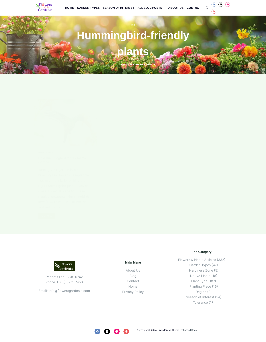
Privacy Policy (133, 292)
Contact (194, 8)
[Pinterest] (214, 11)
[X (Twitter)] (220, 4)
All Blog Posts (149, 8)
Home (69, 8)
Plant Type (199, 281)
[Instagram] (227, 4)
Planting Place (200, 286)
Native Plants (45, 152)
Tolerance (200, 302)
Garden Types (88, 8)
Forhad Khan (190, 330)
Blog (132, 276)
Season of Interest (118, 8)
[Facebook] (214, 4)
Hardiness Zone (201, 270)
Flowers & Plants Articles (197, 260)
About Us (175, 8)
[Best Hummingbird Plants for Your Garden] (65, 122)
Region (201, 292)
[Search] (207, 7)
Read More (48, 217)
